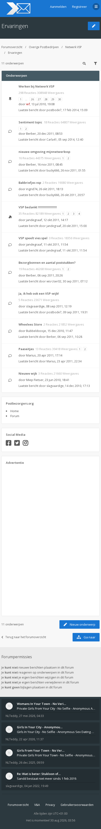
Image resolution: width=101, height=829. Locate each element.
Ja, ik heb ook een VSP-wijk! (39, 293)
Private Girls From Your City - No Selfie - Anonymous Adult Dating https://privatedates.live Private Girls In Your (56, 708)
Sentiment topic (30, 122)
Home (14, 411)
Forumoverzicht (11, 47)
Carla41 (52, 140)
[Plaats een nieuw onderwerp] (94, 26)
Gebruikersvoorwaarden (77, 805)
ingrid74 (31, 189)
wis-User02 (54, 281)
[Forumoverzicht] (17, 8)
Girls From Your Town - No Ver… (40, 750)
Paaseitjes (26, 349)
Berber (31, 133)
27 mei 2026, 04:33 (31, 716)
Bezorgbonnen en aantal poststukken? (47, 262)
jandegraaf (34, 220)
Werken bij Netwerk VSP (36, 86)
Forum (14, 416)
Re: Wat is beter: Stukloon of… (39, 774)
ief (28, 104)
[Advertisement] (24, 538)
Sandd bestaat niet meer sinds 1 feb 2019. (47, 778)
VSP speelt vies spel (33, 238)
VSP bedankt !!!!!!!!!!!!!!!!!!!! (38, 207)
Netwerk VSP (73, 47)
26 (32, 99)
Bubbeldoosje (36, 331)
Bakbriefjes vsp (30, 182)
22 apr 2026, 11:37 (31, 739)
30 (59, 99)
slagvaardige (35, 306)
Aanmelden (58, 6)
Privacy (50, 805)
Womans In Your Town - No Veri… (41, 704)
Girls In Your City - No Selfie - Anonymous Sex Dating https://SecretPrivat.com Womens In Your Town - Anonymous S (56, 732)
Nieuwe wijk (28, 373)
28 (46, 99)
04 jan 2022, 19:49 (36, 786)
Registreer (79, 6)
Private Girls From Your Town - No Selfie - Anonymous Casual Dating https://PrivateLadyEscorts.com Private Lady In (56, 755)
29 (52, 99)
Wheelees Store (30, 324)
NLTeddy (12, 716)
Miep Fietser (34, 380)
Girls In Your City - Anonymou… (39, 727)
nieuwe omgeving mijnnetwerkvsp (44, 152)
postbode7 (54, 110)
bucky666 (53, 170)
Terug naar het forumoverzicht (25, 637)
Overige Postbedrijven (44, 47)
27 (39, 99)
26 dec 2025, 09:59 (31, 763)
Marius (31, 355)
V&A (37, 805)
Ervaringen (14, 26)
